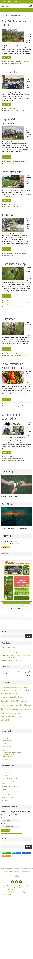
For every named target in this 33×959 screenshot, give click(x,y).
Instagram (10, 1)
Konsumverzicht (20, 694)
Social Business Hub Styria (9, 754)
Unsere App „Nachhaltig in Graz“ (10, 778)
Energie (10, 302)
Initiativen (10, 458)
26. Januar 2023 (11, 456)
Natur (20, 701)
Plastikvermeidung (4, 705)
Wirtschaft (20, 458)
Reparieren (28, 705)
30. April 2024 (11, 61)
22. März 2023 (11, 353)
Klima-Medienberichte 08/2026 (9, 647)
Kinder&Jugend (22, 690)
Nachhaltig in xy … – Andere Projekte (11, 792)
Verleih (4, 743)
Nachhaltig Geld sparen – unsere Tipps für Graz (17, 892)
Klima (3, 693)
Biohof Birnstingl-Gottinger (14, 264)
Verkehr (3, 713)
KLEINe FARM (7, 215)
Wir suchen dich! (6, 795)
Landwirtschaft (14, 306)
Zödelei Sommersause (15, 606)
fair (1, 690)
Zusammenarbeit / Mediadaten (10, 786)
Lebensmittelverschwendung (7, 697)
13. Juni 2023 (11, 253)
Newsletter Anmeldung (8, 781)
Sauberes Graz (22, 709)
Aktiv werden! (8, 894)
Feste (4, 690)
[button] (6, 853)
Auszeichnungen (6, 775)
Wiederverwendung (7, 717)
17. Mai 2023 (11, 300)
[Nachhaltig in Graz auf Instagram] (16, 881)
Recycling (16, 705)
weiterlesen (6, 57)
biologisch (9, 406)
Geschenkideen (15, 690)
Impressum (5, 800)
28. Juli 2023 (11, 161)
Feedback (4, 789)
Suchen (28, 636)
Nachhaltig (21, 697)
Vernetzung (19, 460)
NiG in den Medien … (7, 783)
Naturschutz (24, 701)
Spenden (5, 1)
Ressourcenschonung (10, 709)
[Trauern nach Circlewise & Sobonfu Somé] (16, 526)
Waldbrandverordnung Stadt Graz (10, 653)
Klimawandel (9, 694)
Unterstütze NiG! (23, 886)
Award (13, 687)
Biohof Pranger (8, 318)
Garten (10, 690)
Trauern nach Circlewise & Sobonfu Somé (14, 528)
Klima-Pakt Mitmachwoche (9, 496)
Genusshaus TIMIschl (11, 72)
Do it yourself (24, 687)
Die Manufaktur (7, 751)
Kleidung (29, 690)
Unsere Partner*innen (7, 749)
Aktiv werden (9, 687)
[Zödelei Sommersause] (16, 581)
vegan (29, 709)
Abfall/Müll (3, 687)
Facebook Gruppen (7, 746)
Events (13, 302)
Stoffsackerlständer (7, 740)
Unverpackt (26, 709)
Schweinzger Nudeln (11, 172)
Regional (17, 63)
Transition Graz (7, 756)
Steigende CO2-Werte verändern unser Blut (13, 660)
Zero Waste (21, 717)
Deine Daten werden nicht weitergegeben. (11, 833)
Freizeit (7, 690)
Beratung (5, 458)
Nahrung (9, 163)
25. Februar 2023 (12, 404)
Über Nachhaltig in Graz (8, 772)
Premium (8, 705)
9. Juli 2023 (10, 204)
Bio (8, 63)
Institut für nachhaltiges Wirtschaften (12, 752)
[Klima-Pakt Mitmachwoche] (16, 493)
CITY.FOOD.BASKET (7, 759)
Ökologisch (11, 63)
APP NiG (16, 1)
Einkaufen (19, 61)
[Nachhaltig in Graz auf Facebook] (12, 881)
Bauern (5, 63)
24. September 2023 (12, 108)
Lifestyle (9, 460)
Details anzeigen (23, 616)
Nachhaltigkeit (6, 701)
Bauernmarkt (17, 687)
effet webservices (19, 875)
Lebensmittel (25, 61)
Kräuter (25, 694)
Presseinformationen (7, 797)
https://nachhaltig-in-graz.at (6, 868)
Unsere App (5, 738)
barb (5, 61)
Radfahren (12, 705)
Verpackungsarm (17, 713)
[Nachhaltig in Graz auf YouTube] (20, 881)
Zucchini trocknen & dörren (9, 650)
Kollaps (15, 694)
